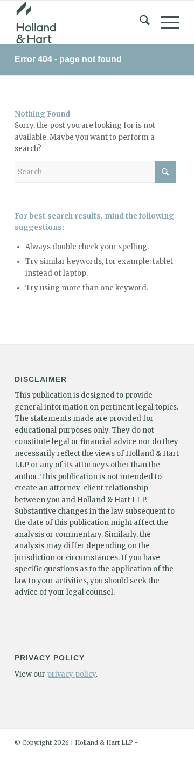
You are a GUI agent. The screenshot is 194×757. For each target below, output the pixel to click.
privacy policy (71, 674)
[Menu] (164, 22)
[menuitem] (139, 22)
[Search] (139, 22)
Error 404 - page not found (68, 59)
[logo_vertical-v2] (81, 22)
